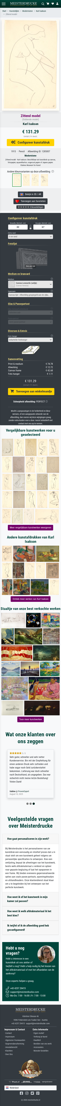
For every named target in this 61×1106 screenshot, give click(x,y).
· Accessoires (38, 1047)
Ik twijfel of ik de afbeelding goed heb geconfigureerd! (28, 927)
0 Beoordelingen (36, 207)
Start (4, 11)
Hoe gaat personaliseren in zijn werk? (28, 838)
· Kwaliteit (37, 1040)
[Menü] (4, 4)
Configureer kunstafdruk (32, 142)
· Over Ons (8, 1054)
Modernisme (27, 11)
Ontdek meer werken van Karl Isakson (31, 599)
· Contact (8, 1033)
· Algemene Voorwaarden (14, 1040)
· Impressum (9, 1036)
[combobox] (30, 236)
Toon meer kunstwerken (30, 719)
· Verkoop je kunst (40, 1036)
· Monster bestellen (40, 1051)
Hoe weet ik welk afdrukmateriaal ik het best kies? (29, 913)
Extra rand (12, 233)
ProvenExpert (23, 791)
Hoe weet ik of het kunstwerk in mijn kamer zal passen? (27, 899)
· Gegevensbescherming (14, 1044)
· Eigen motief (38, 1033)
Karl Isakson (41, 11)
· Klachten (8, 1051)
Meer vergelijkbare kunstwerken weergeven (30, 527)
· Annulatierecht (10, 1047)
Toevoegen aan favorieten (32, 201)
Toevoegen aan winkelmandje (33, 391)
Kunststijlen (14, 11)
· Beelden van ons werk (42, 1044)
